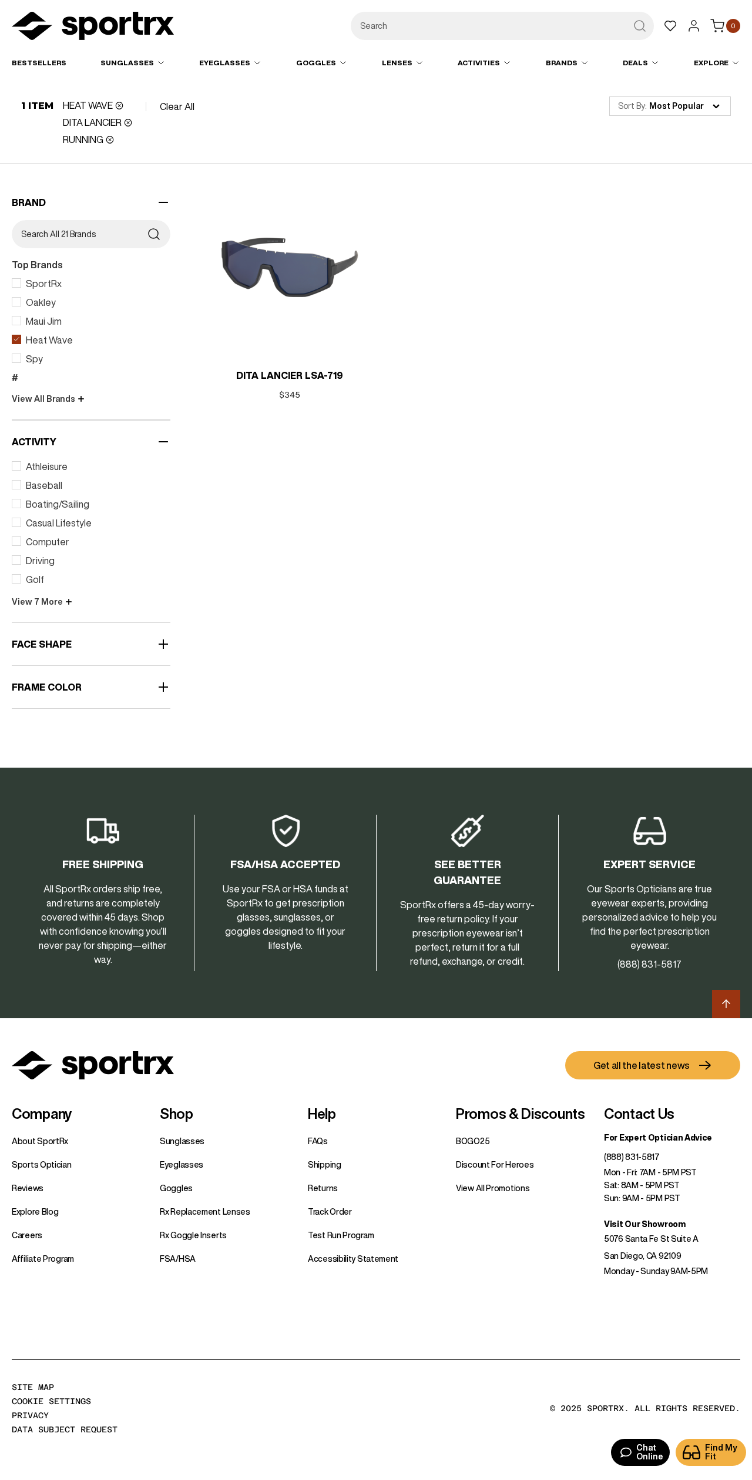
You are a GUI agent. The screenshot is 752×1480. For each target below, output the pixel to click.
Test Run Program (341, 1235)
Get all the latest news (641, 1065)
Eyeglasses (181, 1165)
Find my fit (721, 1452)
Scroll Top (726, 1004)
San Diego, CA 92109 (642, 1256)
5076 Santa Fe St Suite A (651, 1239)
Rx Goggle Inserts (193, 1235)
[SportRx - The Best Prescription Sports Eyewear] (93, 28)
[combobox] (502, 26)
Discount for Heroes (494, 1165)
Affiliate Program (43, 1259)
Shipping (324, 1165)
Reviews (27, 1188)
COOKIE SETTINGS (51, 1401)
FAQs (318, 1141)
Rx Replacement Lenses (205, 1212)
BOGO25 (472, 1141)
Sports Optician (42, 1165)
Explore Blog (35, 1212)
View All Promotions (492, 1188)
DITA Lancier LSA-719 (289, 375)
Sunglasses (182, 1141)
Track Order (330, 1212)
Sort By (631, 106)
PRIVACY (30, 1415)
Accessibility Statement (353, 1259)
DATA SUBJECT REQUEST (65, 1429)
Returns (323, 1188)
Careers (27, 1235)
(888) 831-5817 (632, 1157)
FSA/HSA (178, 1259)
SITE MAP (33, 1387)
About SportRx (40, 1141)
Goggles (176, 1188)
